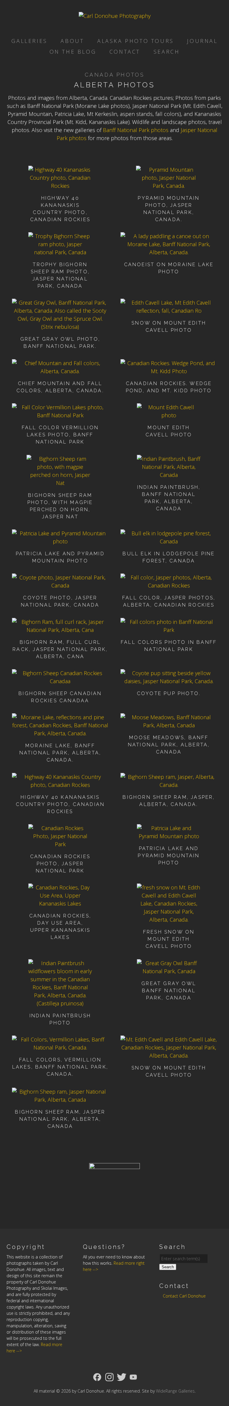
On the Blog (72, 51)
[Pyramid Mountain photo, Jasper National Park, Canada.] (169, 185)
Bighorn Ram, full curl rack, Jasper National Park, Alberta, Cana (60, 649)
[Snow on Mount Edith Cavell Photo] (168, 310)
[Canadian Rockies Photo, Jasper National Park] (60, 844)
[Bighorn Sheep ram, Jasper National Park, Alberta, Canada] (60, 1099)
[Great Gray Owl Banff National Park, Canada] (169, 971)
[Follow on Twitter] (121, 1376)
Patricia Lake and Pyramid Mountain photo (168, 856)
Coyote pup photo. (169, 693)
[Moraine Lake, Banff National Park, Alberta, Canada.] (60, 733)
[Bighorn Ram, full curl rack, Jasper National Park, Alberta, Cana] (60, 629)
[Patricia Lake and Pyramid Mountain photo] (60, 541)
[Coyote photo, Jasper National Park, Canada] (60, 585)
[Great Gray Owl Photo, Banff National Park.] (60, 326)
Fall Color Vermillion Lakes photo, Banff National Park (60, 435)
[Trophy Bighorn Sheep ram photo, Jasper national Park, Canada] (60, 252)
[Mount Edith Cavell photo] (169, 415)
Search (167, 51)
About (72, 40)
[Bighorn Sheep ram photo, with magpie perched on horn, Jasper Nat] (60, 482)
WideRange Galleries (175, 1391)
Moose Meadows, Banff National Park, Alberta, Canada (169, 745)
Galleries (29, 40)
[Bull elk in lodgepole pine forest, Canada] (168, 541)
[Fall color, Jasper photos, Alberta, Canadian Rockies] (168, 585)
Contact (124, 51)
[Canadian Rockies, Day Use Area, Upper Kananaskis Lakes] (60, 903)
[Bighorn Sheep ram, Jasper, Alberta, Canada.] (168, 784)
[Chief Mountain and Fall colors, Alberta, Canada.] (60, 371)
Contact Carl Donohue (184, 1296)
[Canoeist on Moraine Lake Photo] (168, 252)
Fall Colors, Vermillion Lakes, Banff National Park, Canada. (60, 1067)
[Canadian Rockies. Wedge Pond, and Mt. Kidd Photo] (168, 371)
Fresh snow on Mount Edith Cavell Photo (169, 939)
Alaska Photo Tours (135, 40)
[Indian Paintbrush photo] (60, 1003)
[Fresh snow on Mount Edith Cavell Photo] (169, 919)
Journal (202, 40)
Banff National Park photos (135, 130)
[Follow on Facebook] (97, 1376)
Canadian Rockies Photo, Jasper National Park (60, 864)
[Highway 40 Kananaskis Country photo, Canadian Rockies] (60, 185)
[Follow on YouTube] (133, 1376)
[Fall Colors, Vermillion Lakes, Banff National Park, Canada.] (60, 1047)
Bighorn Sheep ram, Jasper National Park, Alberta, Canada (60, 1119)
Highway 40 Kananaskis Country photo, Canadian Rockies (60, 804)
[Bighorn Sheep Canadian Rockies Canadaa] (60, 681)
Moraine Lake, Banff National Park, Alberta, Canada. (60, 753)
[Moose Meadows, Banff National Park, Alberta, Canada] (168, 725)
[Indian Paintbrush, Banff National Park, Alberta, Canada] (169, 474)
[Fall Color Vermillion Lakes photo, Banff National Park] (60, 415)
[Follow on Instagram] (109, 1376)
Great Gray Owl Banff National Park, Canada (168, 991)
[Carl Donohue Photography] (115, 15)
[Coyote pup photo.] (168, 681)
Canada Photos (115, 75)
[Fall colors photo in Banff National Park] (168, 629)
